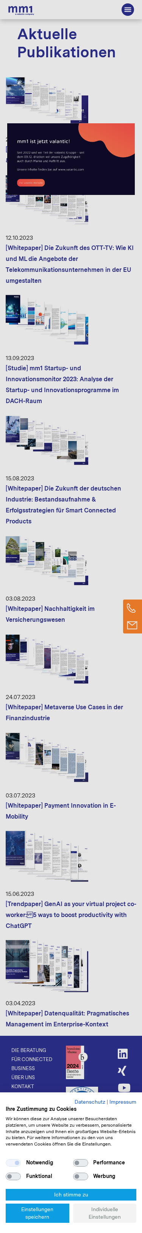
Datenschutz (90, 1102)
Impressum (122, 1102)
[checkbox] (13, 1163)
